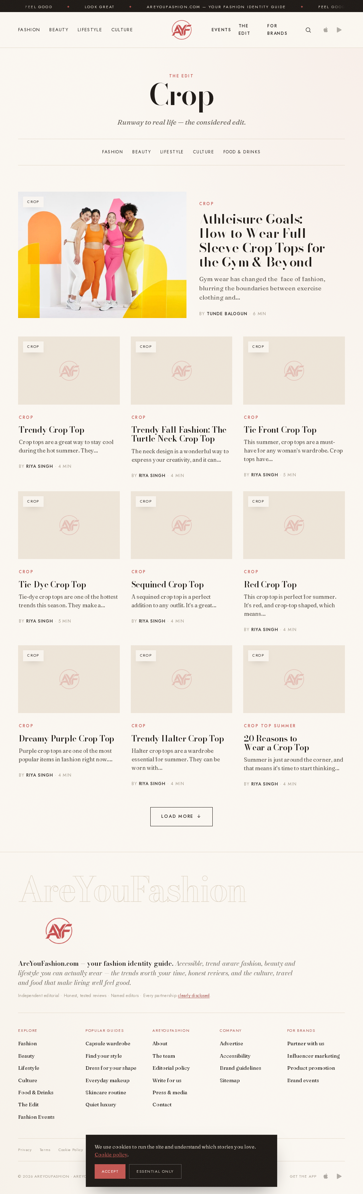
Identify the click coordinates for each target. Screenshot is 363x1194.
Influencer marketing (313, 1056)
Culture (122, 29)
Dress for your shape (110, 1068)
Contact (162, 1104)
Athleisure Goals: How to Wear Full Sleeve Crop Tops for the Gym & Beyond (262, 240)
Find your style (103, 1056)
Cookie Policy (70, 1149)
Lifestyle (90, 29)
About (159, 1043)
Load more (181, 816)
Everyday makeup (107, 1080)
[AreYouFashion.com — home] (58, 931)
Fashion (29, 29)
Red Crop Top (270, 584)
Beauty (58, 29)
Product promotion (311, 1068)
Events (221, 30)
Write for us (167, 1080)
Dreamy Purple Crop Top (66, 738)
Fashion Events (36, 1117)
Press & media (169, 1092)
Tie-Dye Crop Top (52, 584)
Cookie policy (111, 1154)
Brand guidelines (240, 1068)
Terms (45, 1149)
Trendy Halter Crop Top (178, 738)
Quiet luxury (100, 1104)
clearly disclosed (194, 995)
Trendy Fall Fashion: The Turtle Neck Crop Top (179, 434)
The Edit (245, 30)
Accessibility (235, 1056)
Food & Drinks (242, 152)
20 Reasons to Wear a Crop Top (276, 743)
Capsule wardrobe (107, 1043)
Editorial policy (171, 1068)
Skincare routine (105, 1092)
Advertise (231, 1043)
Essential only (155, 1171)
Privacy (25, 1149)
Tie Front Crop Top (280, 429)
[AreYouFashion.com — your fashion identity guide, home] (181, 30)
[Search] (308, 30)
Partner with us (305, 1043)
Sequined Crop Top (168, 584)
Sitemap (230, 1080)
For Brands (277, 30)
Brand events (303, 1080)
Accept (110, 1171)
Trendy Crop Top (51, 429)
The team (163, 1056)
